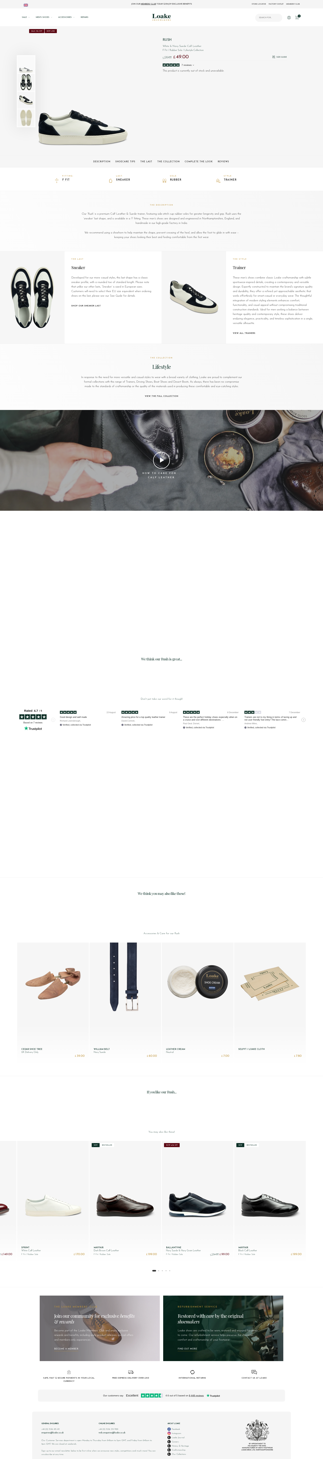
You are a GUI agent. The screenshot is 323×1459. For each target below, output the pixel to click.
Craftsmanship (178, 1450)
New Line (51, 31)
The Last (146, 162)
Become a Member (66, 1349)
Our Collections (178, 1454)
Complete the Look (199, 162)
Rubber (175, 180)
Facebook (175, 1429)
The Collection (168, 162)
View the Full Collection (161, 396)
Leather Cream (175, 1049)
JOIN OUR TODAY (161, 4)
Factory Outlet (276, 4)
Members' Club (293, 4)
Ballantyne (173, 1248)
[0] (297, 17)
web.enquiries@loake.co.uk (112, 1433)
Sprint (25, 1248)
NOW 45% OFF (172, 1145)
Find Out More (187, 1349)
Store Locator (259, 4)
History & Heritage (180, 1446)
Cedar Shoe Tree (31, 1049)
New (96, 1145)
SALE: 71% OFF (36, 31)
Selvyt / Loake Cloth (251, 1049)
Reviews (223, 162)
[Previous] (43, 91)
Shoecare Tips (125, 162)
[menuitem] (29, 17)
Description (101, 162)
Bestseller (107, 1145)
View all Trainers (244, 333)
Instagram (176, 1433)
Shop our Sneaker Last (86, 306)
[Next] (128, 91)
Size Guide (281, 57)
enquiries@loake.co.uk (52, 1433)
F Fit (66, 180)
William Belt (102, 1049)
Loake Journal (178, 1437)
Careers (175, 1442)
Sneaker (123, 180)
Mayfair (98, 1248)
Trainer (230, 180)
